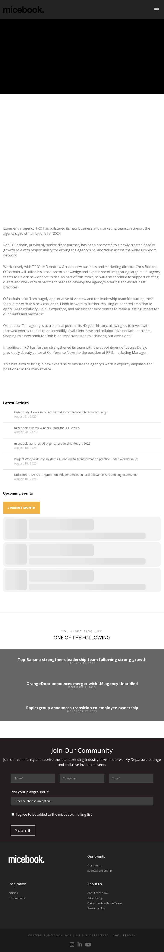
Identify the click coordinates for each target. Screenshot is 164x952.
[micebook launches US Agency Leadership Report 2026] (7, 446)
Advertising (94, 898)
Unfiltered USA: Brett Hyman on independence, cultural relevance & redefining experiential (76, 475)
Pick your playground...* (30, 792)
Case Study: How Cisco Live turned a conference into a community (60, 412)
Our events (94, 865)
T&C (116, 935)
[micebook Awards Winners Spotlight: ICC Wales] (7, 430)
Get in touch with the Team (104, 903)
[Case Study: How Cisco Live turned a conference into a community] (7, 414)
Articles (13, 893)
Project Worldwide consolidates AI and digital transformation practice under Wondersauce (76, 459)
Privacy (129, 935)
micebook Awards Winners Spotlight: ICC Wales (46, 428)
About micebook (97, 893)
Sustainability (96, 908)
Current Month (21, 507)
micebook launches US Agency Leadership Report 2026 (52, 443)
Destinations (17, 898)
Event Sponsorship (99, 870)
